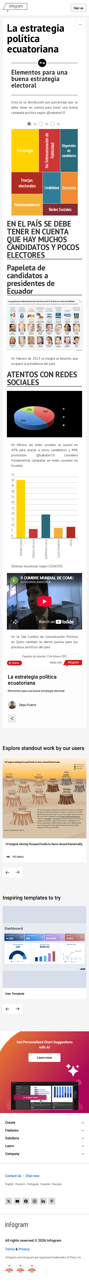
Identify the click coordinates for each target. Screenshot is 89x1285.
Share (15, 663)
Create (10, 1122)
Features (12, 1130)
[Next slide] (17, 872)
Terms (10, 1249)
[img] (25, 150)
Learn (9, 1146)
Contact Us (13, 1176)
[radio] (33, 124)
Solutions (12, 1138)
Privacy (24, 1249)
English (9, 1184)
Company (12, 1154)
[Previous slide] (7, 872)
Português (33, 1184)
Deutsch (20, 1184)
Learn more (44, 1057)
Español (45, 1184)
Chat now (32, 1176)
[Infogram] (15, 8)
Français (57, 1184)
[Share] (12, 718)
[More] (80, 24)
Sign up (78, 8)
